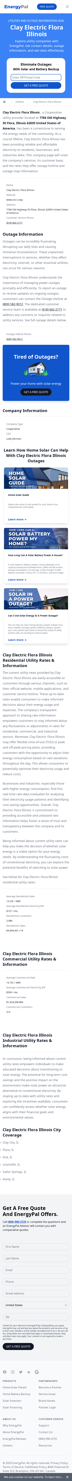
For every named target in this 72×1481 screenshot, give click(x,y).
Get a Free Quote (36, 85)
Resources (45, 1445)
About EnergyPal (13, 1432)
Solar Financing (12, 1407)
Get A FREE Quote (36, 392)
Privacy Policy (59, 1463)
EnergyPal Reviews (14, 1439)
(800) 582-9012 (13, 304)
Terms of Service (13, 1467)
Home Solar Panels (15, 1387)
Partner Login (47, 1407)
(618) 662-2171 (14, 222)
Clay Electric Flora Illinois (47, 101)
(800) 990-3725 (17, 1222)
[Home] (4, 101)
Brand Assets (47, 1401)
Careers (8, 1445)
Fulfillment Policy (35, 1467)
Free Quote (47, 6)
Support (44, 1425)
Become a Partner (50, 1387)
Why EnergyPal (12, 1425)
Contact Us (46, 1432)
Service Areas (47, 1394)
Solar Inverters (12, 1401)
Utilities (19, 101)
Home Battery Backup (16, 1394)
